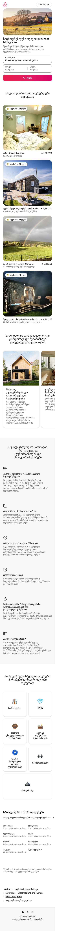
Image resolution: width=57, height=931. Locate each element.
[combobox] (27, 60)
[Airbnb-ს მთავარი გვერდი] (5, 4)
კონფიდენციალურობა (22, 919)
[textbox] (15, 69)
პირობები (38, 919)
